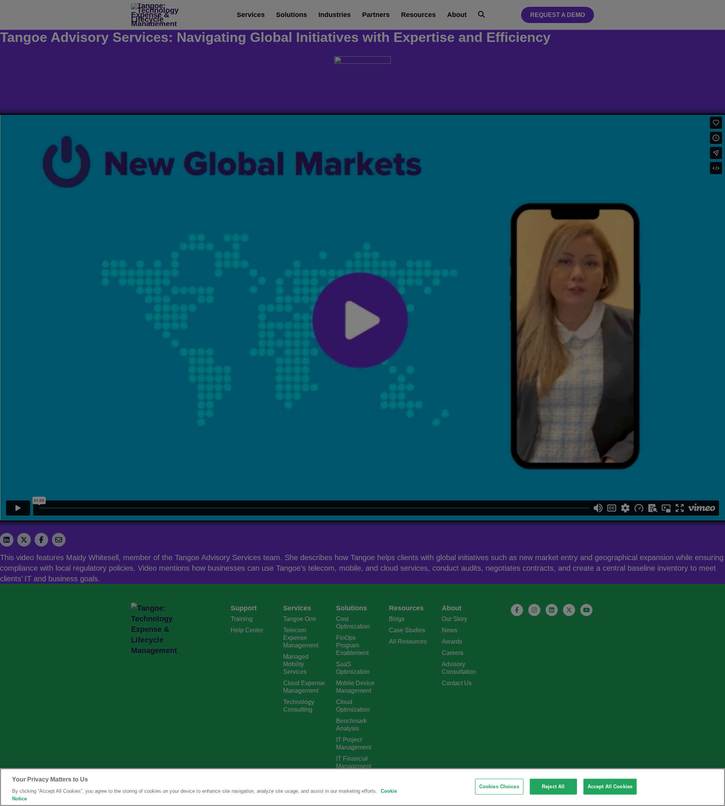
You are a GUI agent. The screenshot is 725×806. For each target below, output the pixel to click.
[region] (362, 787)
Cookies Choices (499, 786)
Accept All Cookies (610, 786)
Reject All (553, 786)
